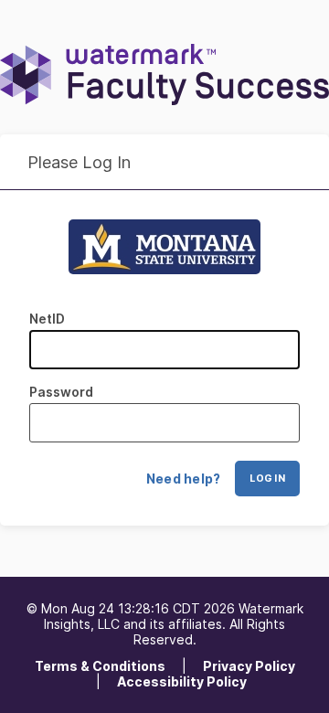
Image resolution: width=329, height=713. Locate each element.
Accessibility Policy (182, 681)
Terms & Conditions (100, 666)
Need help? (183, 478)
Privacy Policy (249, 666)
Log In (267, 478)
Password (61, 391)
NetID (47, 318)
